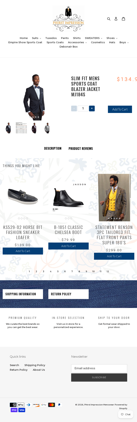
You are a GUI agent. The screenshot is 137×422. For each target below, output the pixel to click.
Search (14, 365)
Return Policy (61, 294)
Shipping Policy (34, 365)
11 (101, 271)
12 (108, 271)
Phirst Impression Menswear (99, 404)
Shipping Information (20, 294)
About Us (39, 369)
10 (93, 271)
